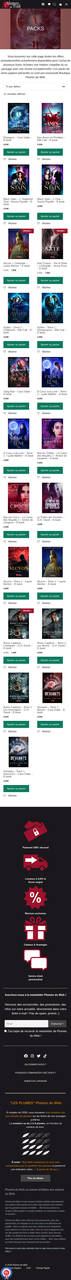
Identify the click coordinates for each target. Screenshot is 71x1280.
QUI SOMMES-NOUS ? (35, 1064)
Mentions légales (13, 1268)
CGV (28, 1268)
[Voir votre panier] (60, 4)
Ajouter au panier (16, 152)
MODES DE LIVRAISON (35, 1081)
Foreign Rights (43, 1268)
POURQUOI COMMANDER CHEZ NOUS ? (35, 1073)
